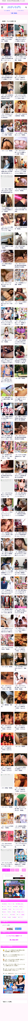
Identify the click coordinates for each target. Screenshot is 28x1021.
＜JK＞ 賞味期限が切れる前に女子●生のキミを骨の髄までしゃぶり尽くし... (20, 553)
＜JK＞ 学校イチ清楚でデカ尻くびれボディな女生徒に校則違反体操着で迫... (7, 190)
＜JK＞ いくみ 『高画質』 (7, 150)
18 (23, 870)
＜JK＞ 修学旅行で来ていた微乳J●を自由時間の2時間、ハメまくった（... (7, 58)
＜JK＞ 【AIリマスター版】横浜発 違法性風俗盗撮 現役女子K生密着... (20, 265)
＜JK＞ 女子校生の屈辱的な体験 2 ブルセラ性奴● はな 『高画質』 (7, 39)
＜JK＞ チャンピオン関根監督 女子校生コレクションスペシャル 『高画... (7, 229)
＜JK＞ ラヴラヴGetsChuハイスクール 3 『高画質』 (21, 845)
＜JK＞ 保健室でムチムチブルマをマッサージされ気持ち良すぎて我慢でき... (7, 630)
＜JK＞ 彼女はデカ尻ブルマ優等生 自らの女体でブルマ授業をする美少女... (20, 39)
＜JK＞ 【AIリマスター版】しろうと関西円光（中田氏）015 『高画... (6, 687)
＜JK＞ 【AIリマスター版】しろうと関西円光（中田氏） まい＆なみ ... (20, 649)
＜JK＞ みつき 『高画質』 (7, 666)
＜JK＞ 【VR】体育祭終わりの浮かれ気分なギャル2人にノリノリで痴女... (20, 342)
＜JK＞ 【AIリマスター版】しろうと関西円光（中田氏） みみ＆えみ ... (20, 789)
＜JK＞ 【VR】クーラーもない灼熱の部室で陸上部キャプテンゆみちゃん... (7, 380)
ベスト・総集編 (21, 914)
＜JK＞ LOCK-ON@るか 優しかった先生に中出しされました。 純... (7, 495)
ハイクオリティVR (18, 909)
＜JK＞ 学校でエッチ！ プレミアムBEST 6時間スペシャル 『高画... (21, 630)
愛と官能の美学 (14, 939)
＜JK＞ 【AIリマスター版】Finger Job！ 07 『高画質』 (6, 284)
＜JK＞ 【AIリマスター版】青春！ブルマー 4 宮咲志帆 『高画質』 (20, 687)
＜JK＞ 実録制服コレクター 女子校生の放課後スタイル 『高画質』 (7, 210)
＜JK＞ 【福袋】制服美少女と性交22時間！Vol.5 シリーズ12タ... (7, 418)
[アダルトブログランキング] (11, 929)
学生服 (4, 917)
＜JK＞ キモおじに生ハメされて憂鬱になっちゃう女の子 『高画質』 (20, 399)
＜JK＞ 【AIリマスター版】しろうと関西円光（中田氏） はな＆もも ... (20, 77)
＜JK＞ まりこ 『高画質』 (7, 807)
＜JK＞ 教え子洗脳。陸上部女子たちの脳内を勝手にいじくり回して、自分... (7, 437)
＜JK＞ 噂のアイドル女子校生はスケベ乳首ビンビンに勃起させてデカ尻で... (7, 361)
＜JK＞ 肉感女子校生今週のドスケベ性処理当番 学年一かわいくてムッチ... (20, 534)
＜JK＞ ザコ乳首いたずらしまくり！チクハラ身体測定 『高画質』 (20, 58)
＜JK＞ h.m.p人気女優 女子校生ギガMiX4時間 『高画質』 (21, 210)
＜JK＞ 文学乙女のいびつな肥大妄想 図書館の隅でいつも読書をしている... (7, 77)
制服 (10, 917)
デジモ (10, 906)
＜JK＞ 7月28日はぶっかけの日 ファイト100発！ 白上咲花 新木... (7, 116)
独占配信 (5, 909)
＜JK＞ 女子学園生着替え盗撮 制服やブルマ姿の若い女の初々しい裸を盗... (20, 361)
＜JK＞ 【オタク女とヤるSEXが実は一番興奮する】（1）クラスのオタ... (20, 573)
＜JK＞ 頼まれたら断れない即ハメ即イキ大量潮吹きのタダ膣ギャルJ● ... (7, 553)
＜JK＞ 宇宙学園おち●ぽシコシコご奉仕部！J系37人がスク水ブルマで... (7, 534)
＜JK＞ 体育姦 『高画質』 (7, 787)
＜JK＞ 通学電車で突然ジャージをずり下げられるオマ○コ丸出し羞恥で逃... (7, 611)
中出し (22, 906)
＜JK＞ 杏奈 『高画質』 (20, 378)
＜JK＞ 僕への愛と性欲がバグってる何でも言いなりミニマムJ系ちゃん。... (20, 495)
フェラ (4, 906)
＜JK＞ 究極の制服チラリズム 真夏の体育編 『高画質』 (7, 399)
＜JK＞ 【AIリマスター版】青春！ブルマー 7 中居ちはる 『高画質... (20, 809)
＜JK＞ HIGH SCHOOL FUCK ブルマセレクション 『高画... (6, 845)
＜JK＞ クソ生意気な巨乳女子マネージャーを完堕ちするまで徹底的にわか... (21, 171)
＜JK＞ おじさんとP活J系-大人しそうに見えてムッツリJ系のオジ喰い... (20, 97)
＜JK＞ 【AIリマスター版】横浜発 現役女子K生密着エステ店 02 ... (6, 475)
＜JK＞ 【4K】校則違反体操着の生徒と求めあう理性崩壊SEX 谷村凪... (7, 97)
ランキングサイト (21, 10)
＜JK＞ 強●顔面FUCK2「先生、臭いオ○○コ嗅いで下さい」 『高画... (6, 456)
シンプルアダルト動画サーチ (14, 935)
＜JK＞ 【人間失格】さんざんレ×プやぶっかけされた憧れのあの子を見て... (7, 592)
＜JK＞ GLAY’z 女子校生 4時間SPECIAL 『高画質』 (20, 456)
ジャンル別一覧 (7, 10)
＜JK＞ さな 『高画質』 (20, 746)
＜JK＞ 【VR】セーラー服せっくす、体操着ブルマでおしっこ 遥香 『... (20, 323)
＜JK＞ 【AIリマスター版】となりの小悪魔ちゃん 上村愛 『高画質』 (20, 152)
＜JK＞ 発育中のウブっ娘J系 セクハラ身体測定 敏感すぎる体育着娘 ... (20, 475)
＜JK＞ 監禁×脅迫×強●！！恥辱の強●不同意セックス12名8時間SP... (20, 514)
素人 (10, 909)
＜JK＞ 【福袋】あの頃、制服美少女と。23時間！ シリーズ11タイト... (20, 864)
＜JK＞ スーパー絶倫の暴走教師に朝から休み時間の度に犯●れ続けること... (7, 171)
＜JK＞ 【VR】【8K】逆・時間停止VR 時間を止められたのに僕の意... (21, 611)
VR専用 (16, 906)
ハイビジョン (5, 914)
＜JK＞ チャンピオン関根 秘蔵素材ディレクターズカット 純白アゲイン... (7, 573)
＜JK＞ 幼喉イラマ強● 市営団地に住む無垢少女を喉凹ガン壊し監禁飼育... (20, 418)
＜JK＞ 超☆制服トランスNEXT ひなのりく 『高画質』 (20, 668)
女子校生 (13, 914)
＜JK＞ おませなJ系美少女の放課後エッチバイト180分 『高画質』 (20, 769)
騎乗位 (15, 917)
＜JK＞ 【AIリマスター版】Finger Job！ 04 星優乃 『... (6, 303)
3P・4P (20, 917)
